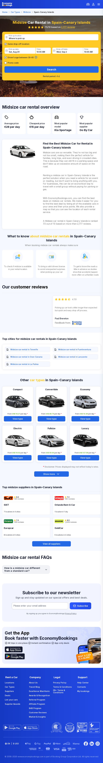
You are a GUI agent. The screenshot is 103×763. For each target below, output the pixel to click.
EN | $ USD (13, 743)
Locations (9, 682)
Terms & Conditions (62, 687)
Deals (7, 695)
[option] (77, 311)
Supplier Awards (12, 704)
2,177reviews (68, 27)
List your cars (11, 700)
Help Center (83, 682)
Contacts (81, 687)
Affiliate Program (37, 704)
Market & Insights (37, 717)
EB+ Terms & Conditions (59, 691)
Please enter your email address (29, 606)
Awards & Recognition (39, 695)
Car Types (9, 687)
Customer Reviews (38, 712)
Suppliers (9, 691)
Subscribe (82, 606)
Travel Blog (34, 687)
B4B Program (35, 708)
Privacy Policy (70, 614)
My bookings (83, 691)
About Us (33, 682)
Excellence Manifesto (39, 691)
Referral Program (37, 700)
